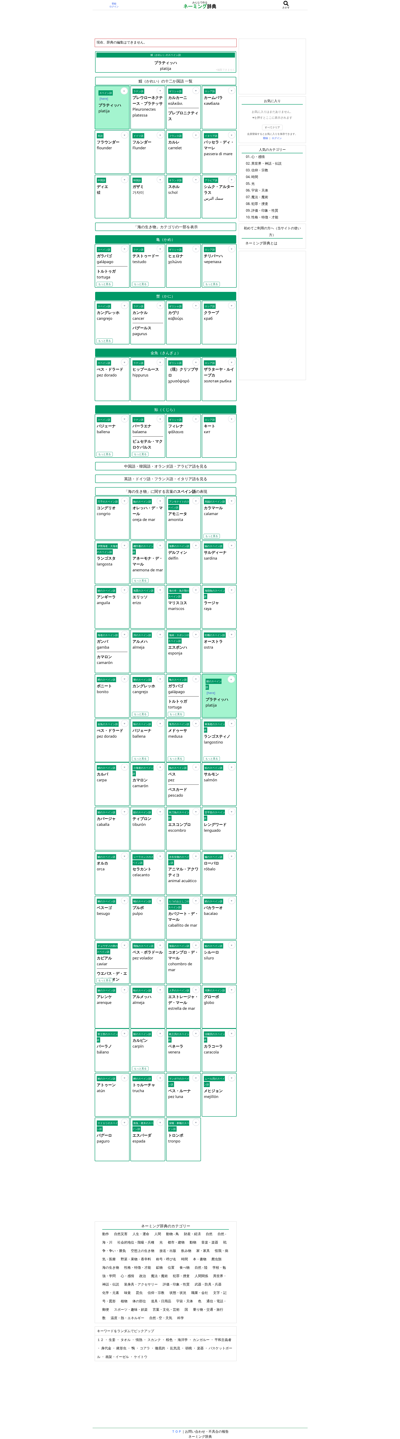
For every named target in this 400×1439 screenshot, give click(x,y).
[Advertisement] (200, 24)
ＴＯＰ (177, 1431)
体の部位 (139, 1301)
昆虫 (139, 1292)
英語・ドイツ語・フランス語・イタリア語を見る (165, 478)
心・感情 (128, 1276)
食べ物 (185, 1267)
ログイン (114, 6)
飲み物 (186, 1250)
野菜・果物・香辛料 (136, 1259)
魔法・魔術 (160, 1276)
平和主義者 (223, 1339)
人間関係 (202, 1276)
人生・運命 (141, 1234)
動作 (106, 1234)
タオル (126, 1339)
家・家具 (203, 1250)
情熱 (139, 1339)
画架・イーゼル (117, 1356)
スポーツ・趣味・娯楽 (131, 1309)
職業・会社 (200, 1292)
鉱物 (160, 1267)
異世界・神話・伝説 (266, 163)
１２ (101, 1339)
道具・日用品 (161, 1301)
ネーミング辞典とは (261, 243)
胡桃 (189, 1348)
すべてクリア (272, 127)
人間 (158, 1234)
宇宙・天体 (185, 1301)
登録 (114, 3)
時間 (185, 1259)
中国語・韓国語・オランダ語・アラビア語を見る (165, 466)
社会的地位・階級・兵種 (136, 1242)
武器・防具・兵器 (208, 1284)
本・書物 (200, 1259)
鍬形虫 (121, 1348)
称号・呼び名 (166, 1259)
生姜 (112, 1339)
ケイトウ (140, 1356)
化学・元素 (111, 1292)
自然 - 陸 (201, 1267)
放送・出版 (168, 1250)
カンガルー (201, 1339)
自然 (209, 1234)
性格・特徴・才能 (138, 1267)
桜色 (169, 1339)
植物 (124, 1301)
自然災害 (121, 1234)
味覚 (128, 1292)
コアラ (145, 1348)
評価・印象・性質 (176, 1284)
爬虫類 (216, 1259)
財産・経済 (193, 1234)
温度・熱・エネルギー (128, 1318)
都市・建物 (176, 1242)
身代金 (106, 1348)
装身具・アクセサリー (141, 1284)
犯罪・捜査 (181, 1276)
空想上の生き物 (143, 1250)
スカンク (154, 1339)
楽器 (201, 1348)
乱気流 (175, 1348)
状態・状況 (178, 1292)
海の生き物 (111, 1267)
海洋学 (183, 1339)
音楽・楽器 (210, 1242)
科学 (181, 1318)
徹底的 (160, 1348)
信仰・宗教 (156, 1292)
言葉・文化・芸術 (166, 1309)
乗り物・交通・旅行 (208, 1309)
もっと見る (104, 284)
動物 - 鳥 (173, 1234)
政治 (143, 1276)
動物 (193, 1242)
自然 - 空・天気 (161, 1318)
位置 (171, 1267)
